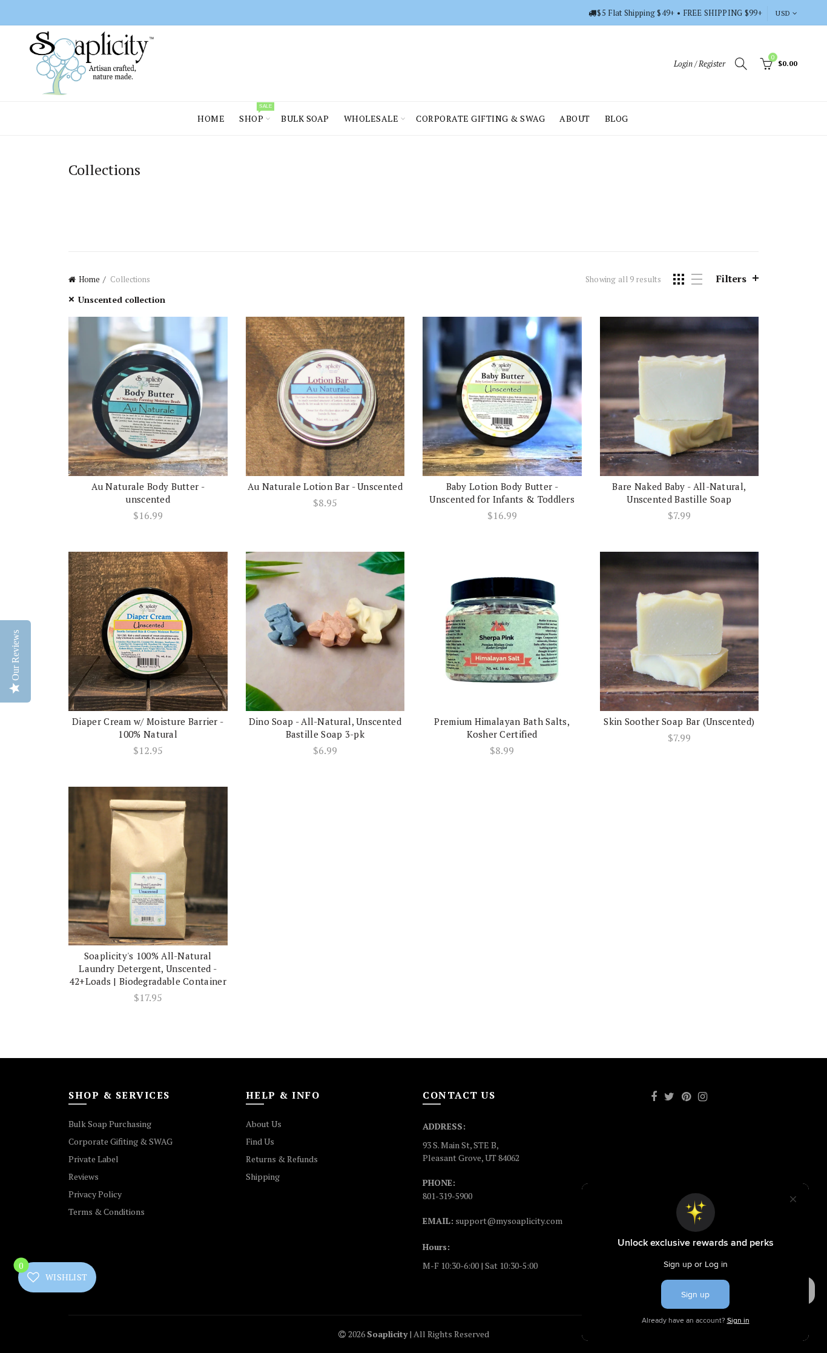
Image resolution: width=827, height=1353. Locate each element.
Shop (255, 113)
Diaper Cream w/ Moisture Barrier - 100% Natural (147, 727)
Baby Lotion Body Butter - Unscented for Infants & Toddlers (502, 492)
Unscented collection (121, 299)
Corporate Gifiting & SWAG (120, 1141)
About (574, 118)
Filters (731, 278)
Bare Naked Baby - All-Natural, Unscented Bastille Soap (679, 492)
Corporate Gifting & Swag (480, 118)
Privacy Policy (95, 1194)
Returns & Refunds (282, 1159)
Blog (616, 118)
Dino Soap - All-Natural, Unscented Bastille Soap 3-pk (325, 727)
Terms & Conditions (106, 1211)
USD (783, 13)
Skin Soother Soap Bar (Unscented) (679, 721)
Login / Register (699, 63)
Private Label (93, 1159)
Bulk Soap (305, 118)
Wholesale (371, 118)
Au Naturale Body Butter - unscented (148, 492)
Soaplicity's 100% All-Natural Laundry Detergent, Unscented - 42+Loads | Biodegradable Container (148, 968)
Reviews (83, 1176)
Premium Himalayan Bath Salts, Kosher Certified (502, 727)
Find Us (260, 1141)
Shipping (263, 1176)
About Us (264, 1124)
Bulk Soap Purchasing (109, 1124)
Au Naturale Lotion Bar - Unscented (325, 486)
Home (211, 118)
